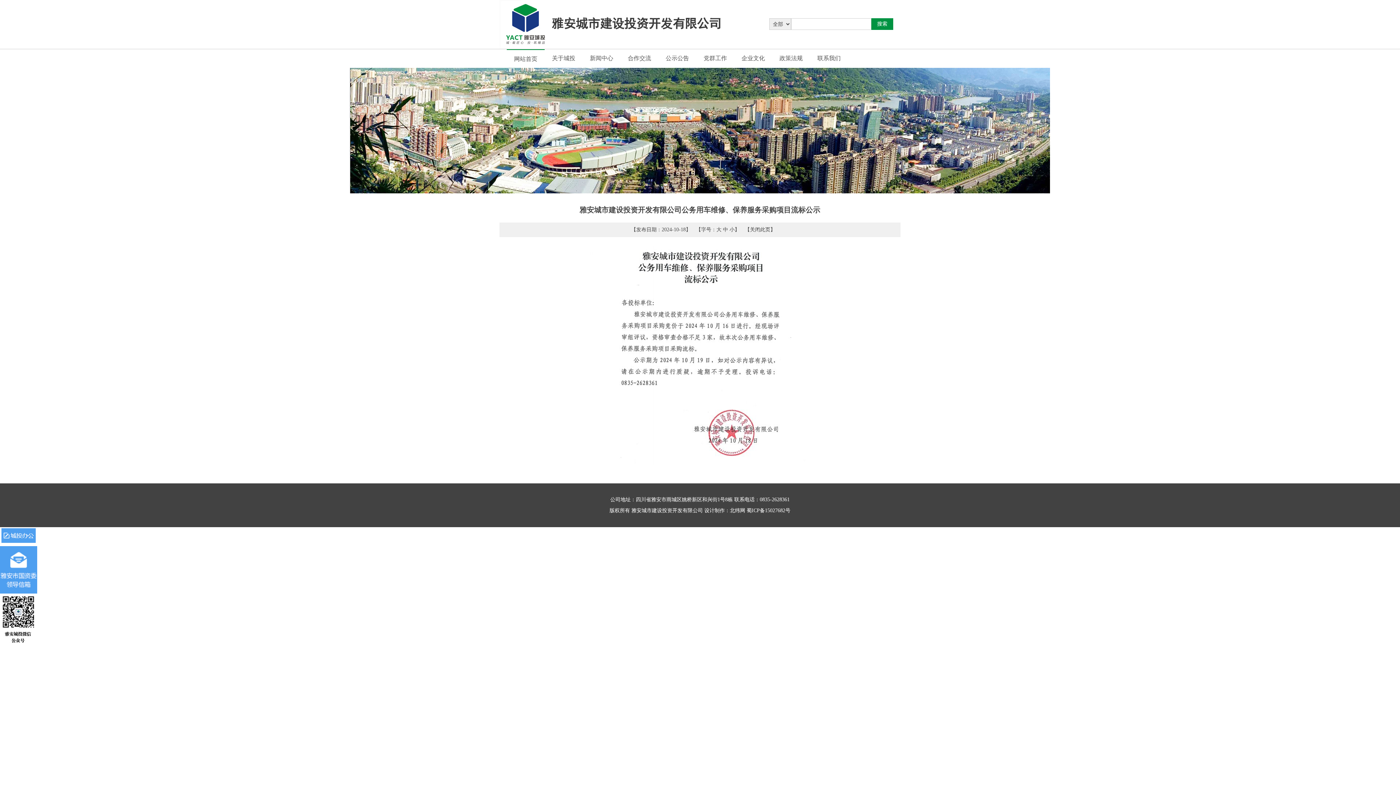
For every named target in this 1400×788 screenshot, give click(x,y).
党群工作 (715, 58)
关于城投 (563, 58)
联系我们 (829, 58)
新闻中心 (601, 58)
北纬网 (737, 510)
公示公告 (677, 58)
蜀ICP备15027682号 (768, 510)
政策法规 (791, 58)
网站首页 (525, 59)
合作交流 (639, 58)
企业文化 (753, 58)
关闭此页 (760, 229)
